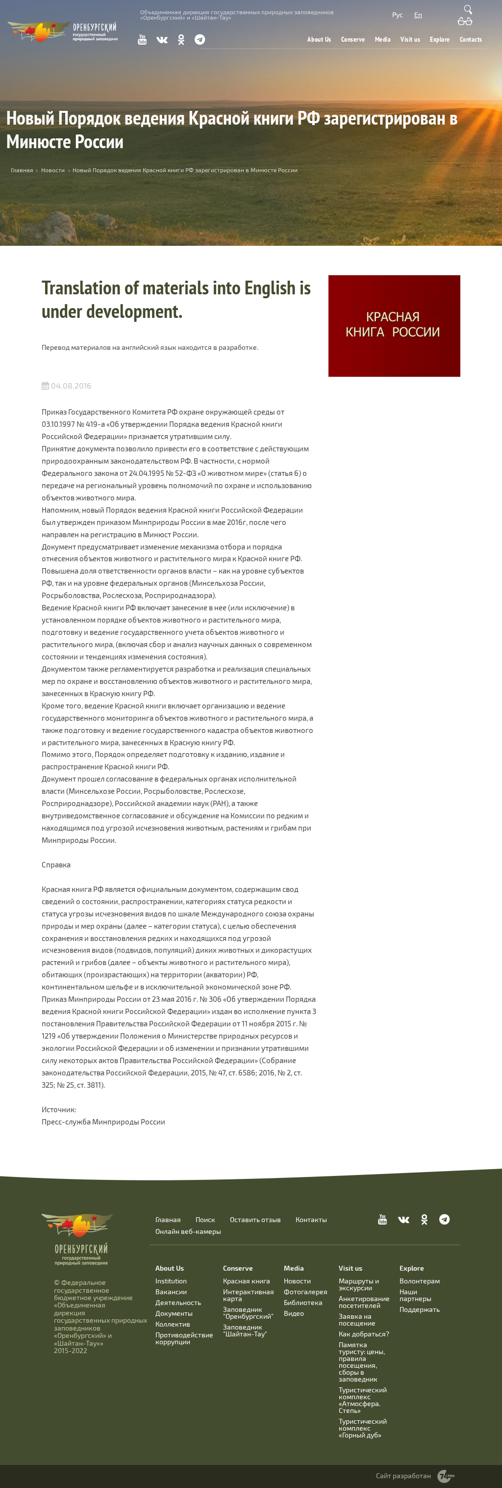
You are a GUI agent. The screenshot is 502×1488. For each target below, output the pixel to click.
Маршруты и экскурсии (359, 1284)
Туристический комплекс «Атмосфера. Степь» (363, 1399)
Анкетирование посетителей (364, 1301)
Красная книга (246, 1281)
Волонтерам (420, 1281)
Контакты (311, 1219)
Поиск (205, 1219)
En (418, 14)
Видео (294, 1313)
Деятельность (178, 1302)
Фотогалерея (305, 1291)
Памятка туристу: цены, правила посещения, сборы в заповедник (362, 1361)
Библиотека (303, 1302)
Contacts (471, 39)
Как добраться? (364, 1334)
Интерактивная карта (248, 1295)
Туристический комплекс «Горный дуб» (363, 1428)
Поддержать (420, 1309)
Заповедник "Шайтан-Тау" (245, 1330)
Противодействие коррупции (184, 1338)
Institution (171, 1281)
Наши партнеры (415, 1295)
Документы (174, 1313)
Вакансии (171, 1291)
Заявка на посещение (357, 1319)
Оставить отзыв (255, 1219)
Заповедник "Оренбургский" (248, 1312)
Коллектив (172, 1324)
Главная (168, 1219)
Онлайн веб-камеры (188, 1231)
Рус (397, 14)
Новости (53, 169)
